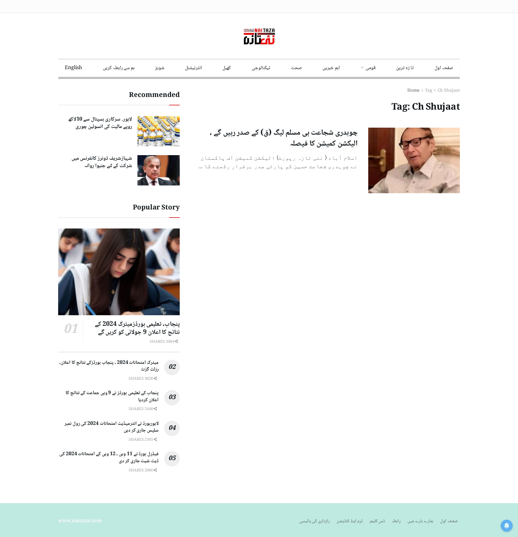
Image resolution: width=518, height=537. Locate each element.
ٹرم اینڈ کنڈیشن (350, 521)
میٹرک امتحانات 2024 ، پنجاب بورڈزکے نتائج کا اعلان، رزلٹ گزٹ (109, 366)
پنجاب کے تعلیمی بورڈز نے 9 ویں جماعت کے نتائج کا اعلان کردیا (112, 396)
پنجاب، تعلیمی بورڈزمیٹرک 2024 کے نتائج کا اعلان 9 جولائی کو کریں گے (137, 328)
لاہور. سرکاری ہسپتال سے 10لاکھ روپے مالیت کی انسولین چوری (100, 123)
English (73, 68)
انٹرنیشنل (193, 68)
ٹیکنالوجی (261, 68)
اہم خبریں (331, 68)
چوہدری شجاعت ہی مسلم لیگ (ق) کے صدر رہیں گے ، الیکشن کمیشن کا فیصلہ (284, 138)
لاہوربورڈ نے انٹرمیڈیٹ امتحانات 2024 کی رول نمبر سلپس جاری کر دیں (111, 427)
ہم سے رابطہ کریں (119, 68)
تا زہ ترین (405, 68)
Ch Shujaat (449, 90)
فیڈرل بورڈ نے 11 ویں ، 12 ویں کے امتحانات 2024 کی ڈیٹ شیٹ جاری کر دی (109, 457)
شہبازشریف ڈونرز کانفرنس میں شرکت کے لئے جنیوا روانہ (102, 162)
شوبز (159, 68)
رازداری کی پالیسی (314, 521)
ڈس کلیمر (377, 521)
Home (413, 90)
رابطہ (396, 521)
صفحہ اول (443, 68)
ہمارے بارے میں (420, 521)
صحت (296, 68)
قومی (370, 68)
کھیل (226, 68)
